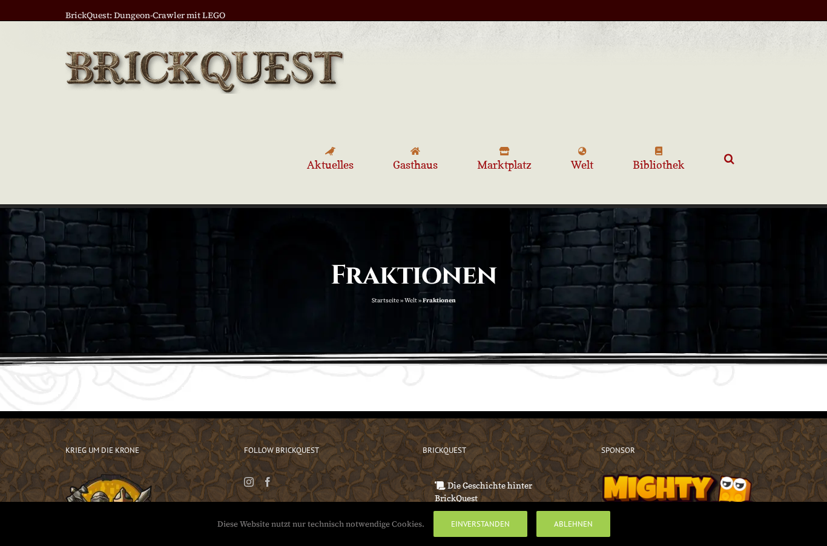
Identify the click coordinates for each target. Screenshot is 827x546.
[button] (729, 158)
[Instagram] (249, 482)
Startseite (385, 300)
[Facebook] (267, 482)
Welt (410, 300)
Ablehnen (573, 524)
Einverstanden (480, 524)
